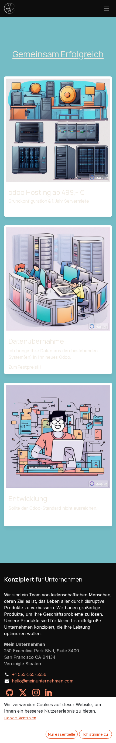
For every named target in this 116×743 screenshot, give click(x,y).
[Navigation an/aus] (106, 8)
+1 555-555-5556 (29, 674)
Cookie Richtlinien (20, 717)
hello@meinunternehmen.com (42, 681)
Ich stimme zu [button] (95, 734)
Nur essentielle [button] (61, 734)
